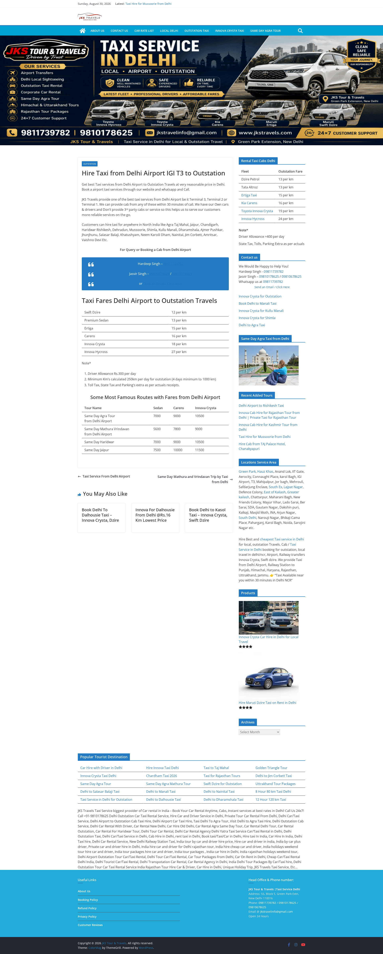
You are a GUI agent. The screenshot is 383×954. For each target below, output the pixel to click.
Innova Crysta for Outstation (260, 296)
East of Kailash (275, 492)
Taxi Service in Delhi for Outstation (106, 799)
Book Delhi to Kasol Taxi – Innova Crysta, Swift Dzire (208, 515)
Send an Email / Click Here (162, 283)
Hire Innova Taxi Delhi (162, 768)
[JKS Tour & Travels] (82, 31)
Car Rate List (144, 31)
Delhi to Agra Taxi (252, 325)
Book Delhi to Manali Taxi (257, 303)
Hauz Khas (265, 471)
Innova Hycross (253, 219)
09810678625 (159, 274)
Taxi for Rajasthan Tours (222, 776)
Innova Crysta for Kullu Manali (261, 310)
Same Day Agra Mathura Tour (168, 784)
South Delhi (247, 517)
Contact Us (119, 31)
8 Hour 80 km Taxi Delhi (273, 791)
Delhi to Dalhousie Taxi (163, 799)
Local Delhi (169, 31)
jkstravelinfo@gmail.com (276, 911)
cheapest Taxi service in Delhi (282, 539)
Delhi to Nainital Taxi (219, 791)
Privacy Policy (87, 916)
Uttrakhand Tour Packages (276, 784)
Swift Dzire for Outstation (223, 784)
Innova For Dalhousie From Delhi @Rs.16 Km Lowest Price (155, 515)
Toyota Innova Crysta (257, 211)
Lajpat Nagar (293, 487)
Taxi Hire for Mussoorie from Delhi (148, 4)
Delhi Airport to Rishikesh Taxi (261, 405)
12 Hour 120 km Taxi (271, 799)
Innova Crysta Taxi (229, 31)
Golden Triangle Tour (271, 768)
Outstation (89, 163)
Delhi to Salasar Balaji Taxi (99, 791)
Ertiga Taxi (249, 195)
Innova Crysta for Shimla (257, 318)
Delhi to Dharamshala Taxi (223, 799)
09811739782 (173, 264)
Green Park (247, 471)
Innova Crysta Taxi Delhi (98, 776)
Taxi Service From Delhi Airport (106, 476)
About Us (97, 31)
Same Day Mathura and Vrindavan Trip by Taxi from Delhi (193, 479)
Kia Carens (249, 203)
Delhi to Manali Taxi (161, 791)
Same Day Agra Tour (265, 31)
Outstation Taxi (197, 31)
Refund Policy (87, 908)
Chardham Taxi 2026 (161, 776)
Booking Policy (88, 900)
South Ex (275, 487)
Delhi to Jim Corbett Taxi (274, 776)
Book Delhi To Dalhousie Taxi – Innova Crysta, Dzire (100, 515)
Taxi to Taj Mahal (216, 768)
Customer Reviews (90, 925)
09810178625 (182, 274)
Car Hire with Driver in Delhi (101, 768)
